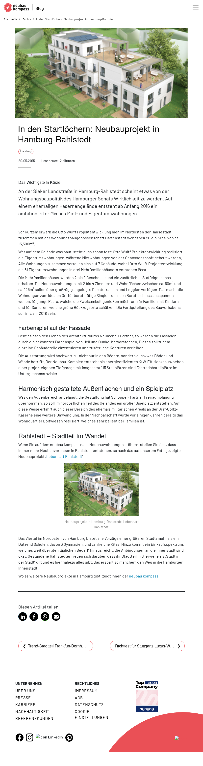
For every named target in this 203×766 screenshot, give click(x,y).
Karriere (25, 704)
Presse (23, 697)
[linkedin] (49, 736)
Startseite (11, 19)
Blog (39, 8)
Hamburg (25, 151)
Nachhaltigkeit (32, 711)
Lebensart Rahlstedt (64, 456)
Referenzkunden (34, 718)
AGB (79, 697)
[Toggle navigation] (195, 7)
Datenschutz (89, 704)
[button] (22, 616)
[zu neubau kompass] (181, 738)
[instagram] (29, 737)
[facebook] (19, 737)
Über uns (25, 690)
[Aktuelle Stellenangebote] (146, 692)
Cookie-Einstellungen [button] (91, 714)
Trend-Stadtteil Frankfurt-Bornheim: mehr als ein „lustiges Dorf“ (82, 646)
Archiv (27, 19)
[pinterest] (69, 737)
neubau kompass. (144, 576)
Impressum (86, 690)
